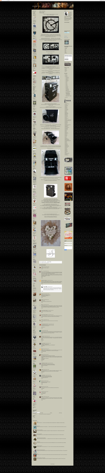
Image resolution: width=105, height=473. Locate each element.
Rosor (65, 143)
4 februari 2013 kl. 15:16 (45, 391)
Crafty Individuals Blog (34, 79)
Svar (42, 285)
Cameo (66, 115)
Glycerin (66, 132)
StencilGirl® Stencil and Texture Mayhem (34, 60)
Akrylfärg (66, 105)
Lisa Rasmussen (43, 375)
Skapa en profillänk (66, 37)
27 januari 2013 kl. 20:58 (45, 330)
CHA (65, 117)
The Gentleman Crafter (34, 70)
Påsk (65, 141)
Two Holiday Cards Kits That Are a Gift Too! (34, 76)
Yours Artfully (34, 292)
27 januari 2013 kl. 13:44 (46, 304)
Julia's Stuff (34, 298)
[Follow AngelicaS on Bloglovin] (66, 33)
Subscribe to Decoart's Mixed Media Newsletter (68, 55)
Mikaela (42, 396)
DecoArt (66, 121)
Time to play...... (67, 88)
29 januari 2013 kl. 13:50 (46, 369)
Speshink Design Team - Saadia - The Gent (34, 249)
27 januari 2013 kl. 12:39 (46, 299)
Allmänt (66, 107)
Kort (65, 135)
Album (65, 106)
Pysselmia (34, 265)
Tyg (65, 152)
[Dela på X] (49, 261)
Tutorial (66, 151)
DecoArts (66, 122)
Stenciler (66, 147)
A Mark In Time (35, 213)
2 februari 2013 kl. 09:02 (45, 386)
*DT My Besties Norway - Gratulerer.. (34, 396)
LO (65, 137)
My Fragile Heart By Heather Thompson (34, 106)
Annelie (42, 369)
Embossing (66, 125)
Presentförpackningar (67, 140)
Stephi (42, 299)
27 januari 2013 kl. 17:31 (46, 319)
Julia (65, 51)
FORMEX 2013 (67, 90)
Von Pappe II (34, 55)
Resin (65, 142)
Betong (66, 112)
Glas (65, 131)
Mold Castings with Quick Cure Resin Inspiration (34, 181)
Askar (65, 110)
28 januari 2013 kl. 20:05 (45, 354)
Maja (41, 386)
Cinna (65, 69)
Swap (65, 148)
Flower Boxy (34, 276)
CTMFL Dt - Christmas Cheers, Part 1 (34, 388)
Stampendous (66, 146)
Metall (65, 138)
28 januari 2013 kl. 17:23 (48, 343)
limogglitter (34, 376)
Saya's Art (34, 383)
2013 (65, 76)
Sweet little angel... (68, 92)
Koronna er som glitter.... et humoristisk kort (34, 117)
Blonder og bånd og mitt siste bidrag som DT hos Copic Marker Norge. (34, 311)
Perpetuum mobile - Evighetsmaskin (68, 93)
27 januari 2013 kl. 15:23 (50, 314)
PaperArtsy (34, 15)
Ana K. (42, 319)
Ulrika (65, 71)
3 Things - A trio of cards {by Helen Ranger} (34, 20)
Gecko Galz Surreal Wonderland (34, 36)
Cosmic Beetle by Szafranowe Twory (35, 28)
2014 (65, 75)
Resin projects (34, 296)
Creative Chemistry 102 (67, 120)
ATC (65, 111)
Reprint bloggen (52, 214)
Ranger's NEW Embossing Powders (34, 166)
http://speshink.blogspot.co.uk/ (34, 244)
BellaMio (34, 370)
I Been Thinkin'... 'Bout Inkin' (34, 364)
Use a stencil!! (34, 368)
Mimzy (42, 304)
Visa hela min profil (66, 20)
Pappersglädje (34, 356)
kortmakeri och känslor (44, 280)
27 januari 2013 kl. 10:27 (49, 286)
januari (66, 87)
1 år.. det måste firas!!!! (68, 91)
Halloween (66, 133)
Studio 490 (34, 205)
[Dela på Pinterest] (50, 261)
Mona (42, 354)
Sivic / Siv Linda (43, 343)
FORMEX (66, 126)
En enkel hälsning (35, 374)
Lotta (42, 391)
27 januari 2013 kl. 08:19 (50, 280)
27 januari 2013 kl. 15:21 (50, 310)
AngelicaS (44, 286)
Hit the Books (34, 319)
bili (41, 330)
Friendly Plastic (66, 127)
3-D (65, 104)
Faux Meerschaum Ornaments (34, 240)
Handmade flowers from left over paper (34, 354)
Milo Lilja (66, 70)
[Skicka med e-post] (47, 261)
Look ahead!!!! (67, 89)
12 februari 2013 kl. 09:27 (46, 396)
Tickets (66, 150)
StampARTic (66, 145)
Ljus (65, 136)
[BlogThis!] (48, 261)
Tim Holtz (34, 12)
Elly (65, 49)
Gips (65, 130)
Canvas (66, 116)
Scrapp (34, 417)
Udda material (66, 153)
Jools (65, 50)
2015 (65, 74)
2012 (65, 97)
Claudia (66, 48)
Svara (42, 283)
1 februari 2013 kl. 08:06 (48, 375)
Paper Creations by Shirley (44, 310)
